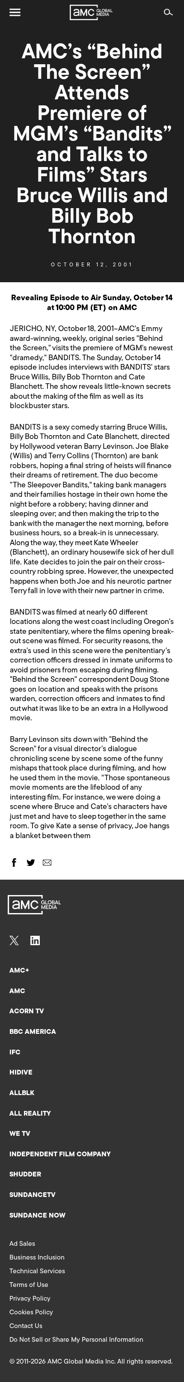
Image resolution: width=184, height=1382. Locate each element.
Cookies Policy (31, 1312)
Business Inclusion (37, 1257)
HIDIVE (21, 1072)
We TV (19, 1134)
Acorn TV (26, 1011)
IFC (15, 1052)
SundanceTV (32, 1195)
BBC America (32, 1032)
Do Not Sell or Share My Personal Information (76, 1340)
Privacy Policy (29, 1298)
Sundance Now (37, 1215)
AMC (17, 991)
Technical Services (37, 1271)
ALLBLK (21, 1093)
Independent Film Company (60, 1154)
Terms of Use (28, 1285)
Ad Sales (22, 1244)
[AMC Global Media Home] (91, 12)
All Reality (30, 1113)
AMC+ (19, 970)
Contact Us (25, 1326)
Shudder (25, 1174)
